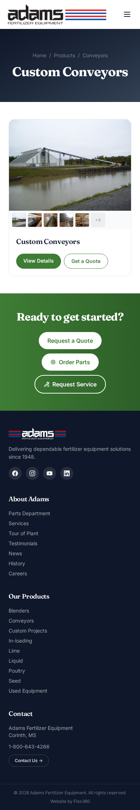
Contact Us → (29, 760)
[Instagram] (32, 473)
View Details (38, 261)
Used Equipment (28, 691)
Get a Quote (86, 261)
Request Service (74, 384)
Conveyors (95, 55)
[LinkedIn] (66, 473)
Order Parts (74, 362)
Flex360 (82, 801)
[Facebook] (15, 473)
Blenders (19, 611)
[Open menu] (127, 14)
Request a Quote (70, 340)
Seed (15, 681)
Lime (14, 651)
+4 (98, 220)
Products (64, 55)
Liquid (16, 661)
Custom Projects (28, 631)
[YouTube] (49, 473)
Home (39, 55)
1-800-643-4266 (29, 746)
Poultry (17, 671)
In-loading (20, 641)
